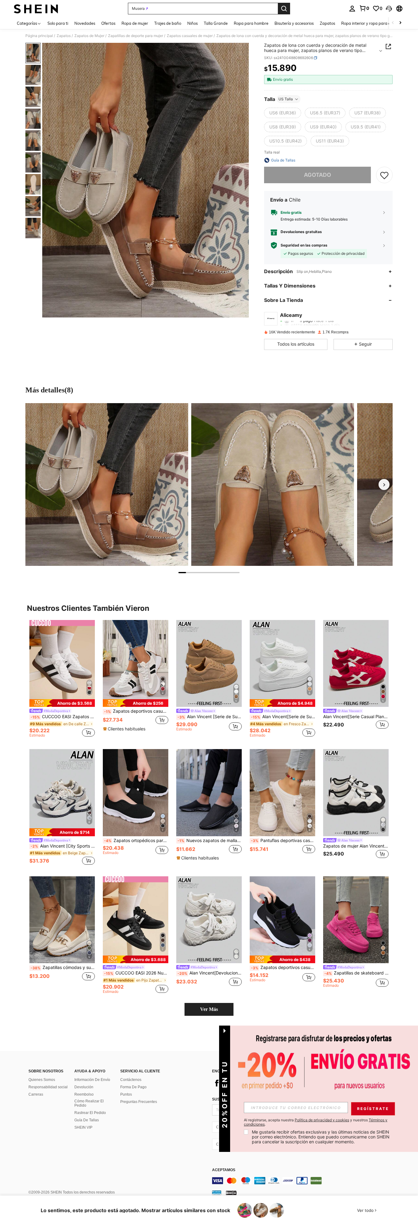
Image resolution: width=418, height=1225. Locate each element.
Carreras (35, 1094)
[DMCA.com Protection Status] (231, 1192)
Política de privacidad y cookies (322, 1120)
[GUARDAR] (384, 175)
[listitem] (62, 680)
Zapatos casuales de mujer (190, 36)
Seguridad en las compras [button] (304, 245)
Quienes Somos (41, 1080)
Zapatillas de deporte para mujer (135, 36)
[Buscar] (284, 8)
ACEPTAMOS (223, 1170)
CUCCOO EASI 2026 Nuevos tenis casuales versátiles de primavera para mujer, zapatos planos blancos (136, 973)
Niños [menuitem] (192, 23)
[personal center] (352, 8)
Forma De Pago (133, 1087)
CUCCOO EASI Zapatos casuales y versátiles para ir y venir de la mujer (63, 716)
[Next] (384, 484)
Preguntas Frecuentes (138, 1102)
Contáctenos (130, 1080)
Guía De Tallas (86, 1120)
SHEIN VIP (83, 1127)
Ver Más (209, 1009)
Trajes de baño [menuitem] (167, 23)
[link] (364, 8)
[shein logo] (36, 8)
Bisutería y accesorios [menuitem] (294, 23)
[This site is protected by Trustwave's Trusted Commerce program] (216, 1192)
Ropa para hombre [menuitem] (251, 23)
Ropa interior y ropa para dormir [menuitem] (370, 23)
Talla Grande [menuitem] (216, 23)
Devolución (83, 1087)
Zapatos (64, 36)
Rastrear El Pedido (90, 1113)
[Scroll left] (393, 23)
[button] (389, 8)
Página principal (39, 36)
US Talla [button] (285, 99)
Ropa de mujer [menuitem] (134, 23)
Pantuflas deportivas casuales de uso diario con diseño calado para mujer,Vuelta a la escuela (283, 840)
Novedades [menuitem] (84, 23)
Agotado (317, 175)
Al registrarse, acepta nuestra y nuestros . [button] (315, 1122)
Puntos (126, 1094)
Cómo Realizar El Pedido (89, 1103)
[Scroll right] (400, 23)
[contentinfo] (304, 1180)
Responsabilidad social (48, 1087)
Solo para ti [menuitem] (57, 23)
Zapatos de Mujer (89, 36)
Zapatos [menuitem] (327, 23)
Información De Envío (92, 1080)
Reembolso (84, 1094)
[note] (62, 703)
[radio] (282, 113)
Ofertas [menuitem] (108, 23)
